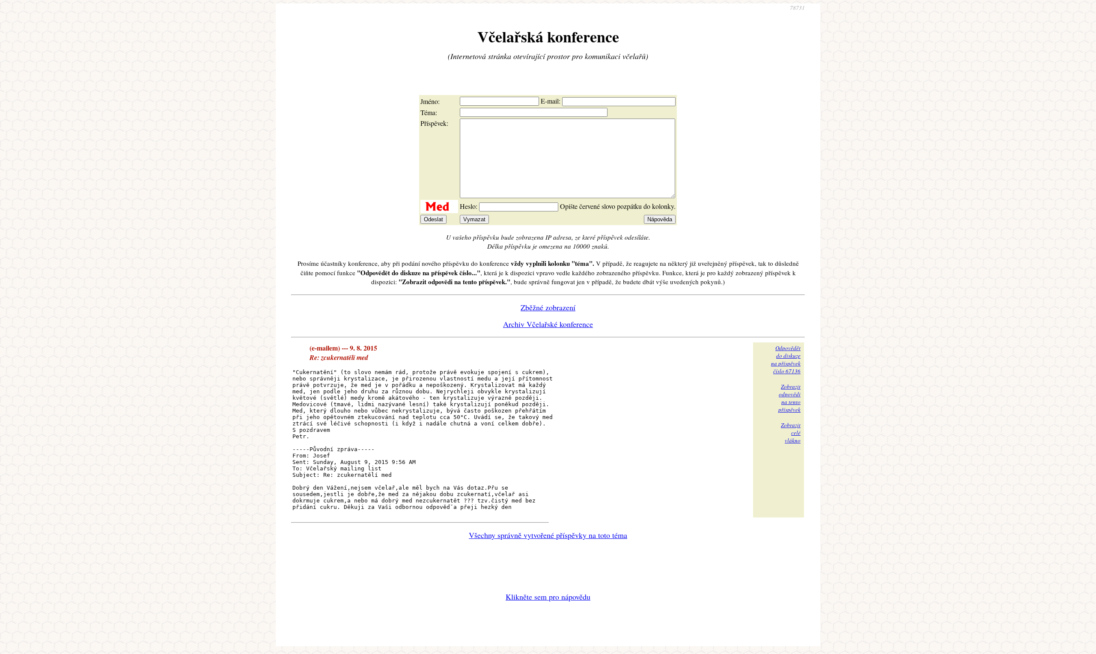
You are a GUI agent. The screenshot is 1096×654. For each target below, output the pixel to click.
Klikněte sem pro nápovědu (548, 597)
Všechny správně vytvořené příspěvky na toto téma (548, 535)
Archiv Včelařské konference (548, 324)
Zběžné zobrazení (548, 307)
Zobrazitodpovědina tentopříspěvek (789, 398)
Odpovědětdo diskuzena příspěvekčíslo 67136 (786, 359)
